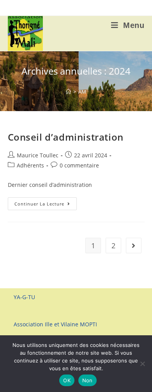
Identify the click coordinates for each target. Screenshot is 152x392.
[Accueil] (68, 91)
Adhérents (30, 165)
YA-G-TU (24, 297)
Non (87, 380)
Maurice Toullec (37, 155)
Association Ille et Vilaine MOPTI (55, 324)
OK (67, 380)
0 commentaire (79, 165)
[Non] (142, 364)
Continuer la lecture (45, 205)
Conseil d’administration (66, 137)
